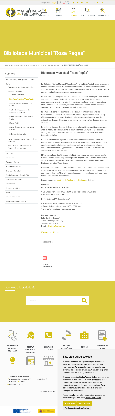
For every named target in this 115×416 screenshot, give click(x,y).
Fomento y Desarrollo (14, 167)
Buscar (84, 300)
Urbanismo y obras (13, 197)
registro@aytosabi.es (16, 384)
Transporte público (13, 188)
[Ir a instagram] (87, 2)
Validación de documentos (16, 201)
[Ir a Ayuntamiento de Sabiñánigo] (23, 12)
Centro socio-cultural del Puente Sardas (21, 118)
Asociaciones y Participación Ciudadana (20, 80)
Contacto (43, 391)
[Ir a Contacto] (93, 2)
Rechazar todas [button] (84, 403)
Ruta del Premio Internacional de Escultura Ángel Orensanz (20, 147)
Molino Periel (14, 123)
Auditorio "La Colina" (16, 95)
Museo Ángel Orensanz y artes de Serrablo (21, 129)
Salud (8, 193)
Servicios (73, 15)
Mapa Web (51, 391)
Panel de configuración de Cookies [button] (77, 408)
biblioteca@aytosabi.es (56, 226)
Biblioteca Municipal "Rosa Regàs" (21, 99)
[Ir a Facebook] (73, 2)
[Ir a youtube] (82, 2)
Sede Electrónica (88, 15)
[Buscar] (106, 2)
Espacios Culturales (54, 65)
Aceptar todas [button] (70, 403)
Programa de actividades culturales (20, 87)
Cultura (41, 65)
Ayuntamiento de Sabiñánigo (15, 65)
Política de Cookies (93, 398)
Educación (10, 158)
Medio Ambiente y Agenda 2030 (18, 175)
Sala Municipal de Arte (17, 134)
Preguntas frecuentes (14, 180)
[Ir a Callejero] (102, 2)
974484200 (12, 382)
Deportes (9, 154)
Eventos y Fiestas (12, 162)
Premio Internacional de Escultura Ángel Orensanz (22, 140)
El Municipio (44, 15)
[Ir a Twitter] (78, 2)
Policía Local (10, 184)
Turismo (58, 15)
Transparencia (102, 15)
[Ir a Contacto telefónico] (98, 2)
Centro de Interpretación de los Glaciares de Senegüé (20, 111)
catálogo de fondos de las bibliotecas (72, 180)
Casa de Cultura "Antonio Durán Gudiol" (20, 104)
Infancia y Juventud (13, 171)
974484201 (23, 382)
